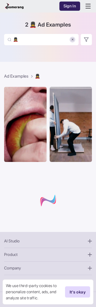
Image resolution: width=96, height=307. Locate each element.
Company (12, 268)
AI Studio (12, 241)
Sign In (69, 6)
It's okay (78, 292)
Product (11, 254)
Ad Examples (16, 76)
